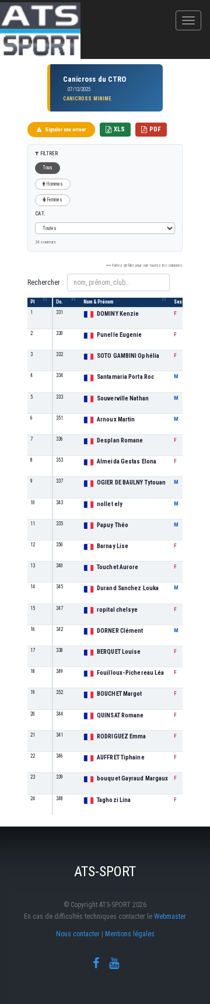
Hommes (54, 184)
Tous (47, 167)
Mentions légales (130, 934)
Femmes (54, 200)
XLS (119, 129)
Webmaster (170, 916)
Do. (59, 302)
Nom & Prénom (98, 302)
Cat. (40, 214)
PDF (155, 129)
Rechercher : (45, 282)
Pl (32, 302)
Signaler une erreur (65, 130)
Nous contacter (78, 934)
